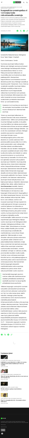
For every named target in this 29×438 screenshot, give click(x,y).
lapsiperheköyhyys (17, 374)
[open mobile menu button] (2, 2)
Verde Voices (4, 426)
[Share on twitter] (20, 31)
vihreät (11, 374)
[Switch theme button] (27, 2)
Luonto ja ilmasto (11, 387)
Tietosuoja (3, 424)
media (17, 387)
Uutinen (3, 360)
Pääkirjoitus (11, 8)
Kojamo (20, 7)
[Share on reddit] (24, 31)
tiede (15, 360)
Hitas (17, 7)
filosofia (18, 360)
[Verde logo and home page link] (14, 2)
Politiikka (7, 374)
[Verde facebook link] (2, 434)
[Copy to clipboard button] (27, 31)
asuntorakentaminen (11, 7)
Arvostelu (19, 398)
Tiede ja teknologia (9, 360)
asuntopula (4, 7)
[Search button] (24, 2)
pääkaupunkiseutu (5, 8)
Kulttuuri (3, 398)
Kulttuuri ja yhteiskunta (11, 398)
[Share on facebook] (17, 31)
